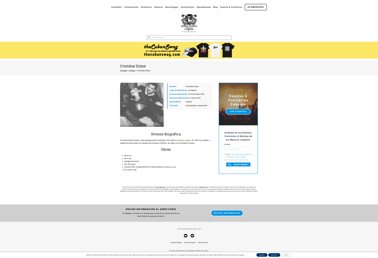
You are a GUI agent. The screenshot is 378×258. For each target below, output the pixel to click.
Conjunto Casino (184, 140)
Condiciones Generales (176, 242)
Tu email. (226, 144)
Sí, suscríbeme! (238, 164)
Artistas (132, 71)
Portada (123, 71)
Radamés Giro (204, 187)
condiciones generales (242, 154)
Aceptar (262, 255)
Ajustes (286, 255)
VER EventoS (238, 111)
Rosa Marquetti (160, 187)
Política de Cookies (203, 242)
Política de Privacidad (189, 242)
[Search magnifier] (149, 37)
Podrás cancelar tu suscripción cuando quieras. (236, 160)
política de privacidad (237, 157)
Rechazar (274, 255)
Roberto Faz (170, 167)
